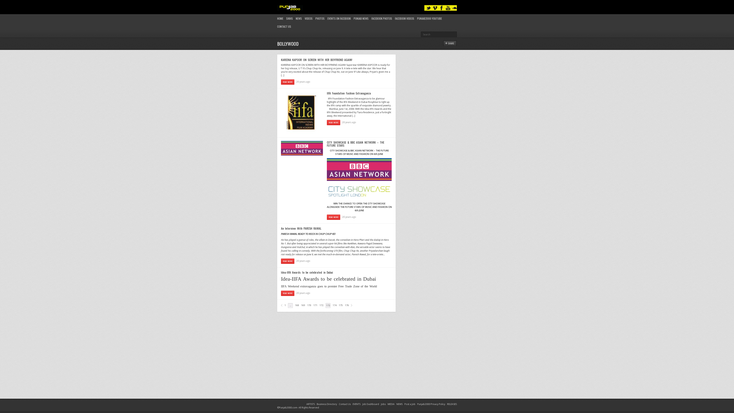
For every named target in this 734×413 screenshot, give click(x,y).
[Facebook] (441, 8)
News (299, 18)
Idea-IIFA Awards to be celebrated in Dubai (307, 272)
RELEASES (452, 404)
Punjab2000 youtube (429, 18)
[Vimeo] (435, 8)
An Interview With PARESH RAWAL (301, 228)
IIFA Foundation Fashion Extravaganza (349, 93)
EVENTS (357, 404)
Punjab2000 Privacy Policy (431, 404)
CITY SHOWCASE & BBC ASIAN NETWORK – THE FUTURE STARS (355, 144)
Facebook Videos (404, 18)
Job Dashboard (370, 404)
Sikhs (289, 18)
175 (341, 305)
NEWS (399, 404)
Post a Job (409, 404)
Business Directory (327, 404)
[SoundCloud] (454, 8)
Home (280, 18)
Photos (320, 18)
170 (309, 305)
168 (297, 305)
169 (303, 305)
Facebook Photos (381, 18)
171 (315, 305)
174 (335, 305)
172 (321, 305)
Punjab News (361, 18)
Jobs (383, 404)
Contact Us (284, 26)
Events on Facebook (339, 18)
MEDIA (391, 404)
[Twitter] (428, 8)
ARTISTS (310, 404)
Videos (309, 18)
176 (347, 305)
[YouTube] (448, 8)
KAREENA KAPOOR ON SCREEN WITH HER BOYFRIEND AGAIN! (316, 59)
